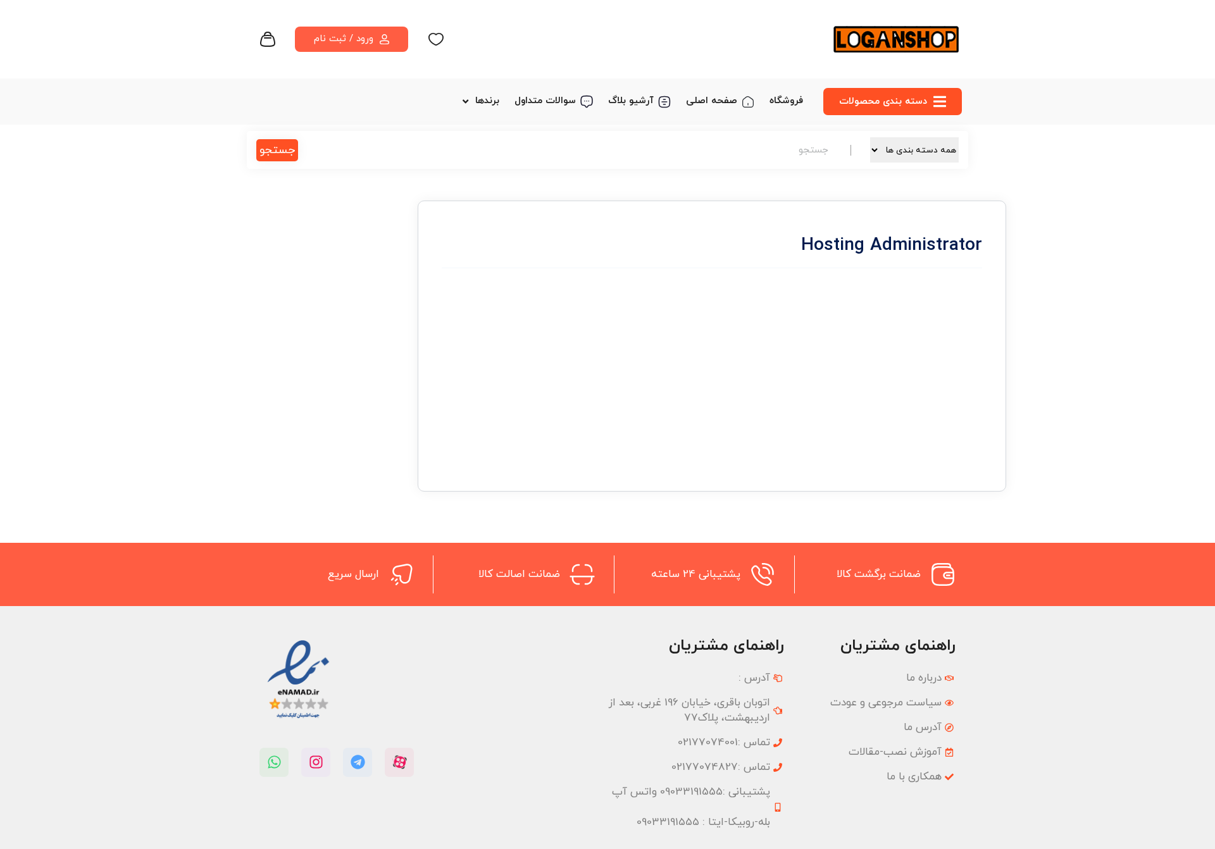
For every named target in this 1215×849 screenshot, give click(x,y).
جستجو (277, 150)
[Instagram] (315, 762)
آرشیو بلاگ (631, 101)
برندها (487, 101)
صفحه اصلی (711, 101)
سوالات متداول (545, 101)
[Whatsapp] (274, 762)
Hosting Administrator (747, 293)
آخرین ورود (878, 403)
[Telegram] (357, 762)
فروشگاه (786, 101)
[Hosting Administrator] (903, 268)
